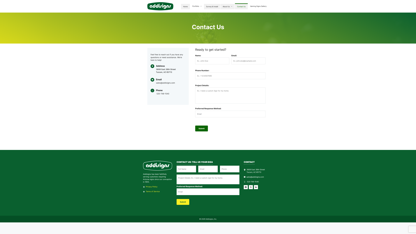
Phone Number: (202, 70)
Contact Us (241, 7)
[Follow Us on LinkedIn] (256, 187)
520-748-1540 (252, 182)
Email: (234, 55)
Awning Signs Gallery (258, 6)
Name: (198, 55)
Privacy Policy (151, 187)
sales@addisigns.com (255, 177)
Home (185, 7)
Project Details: (202, 85)
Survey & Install (212, 7)
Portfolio (195, 6)
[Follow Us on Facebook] (246, 187)
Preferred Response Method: (208, 108)
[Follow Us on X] (251, 187)
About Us (226, 7)
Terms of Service (153, 191)
